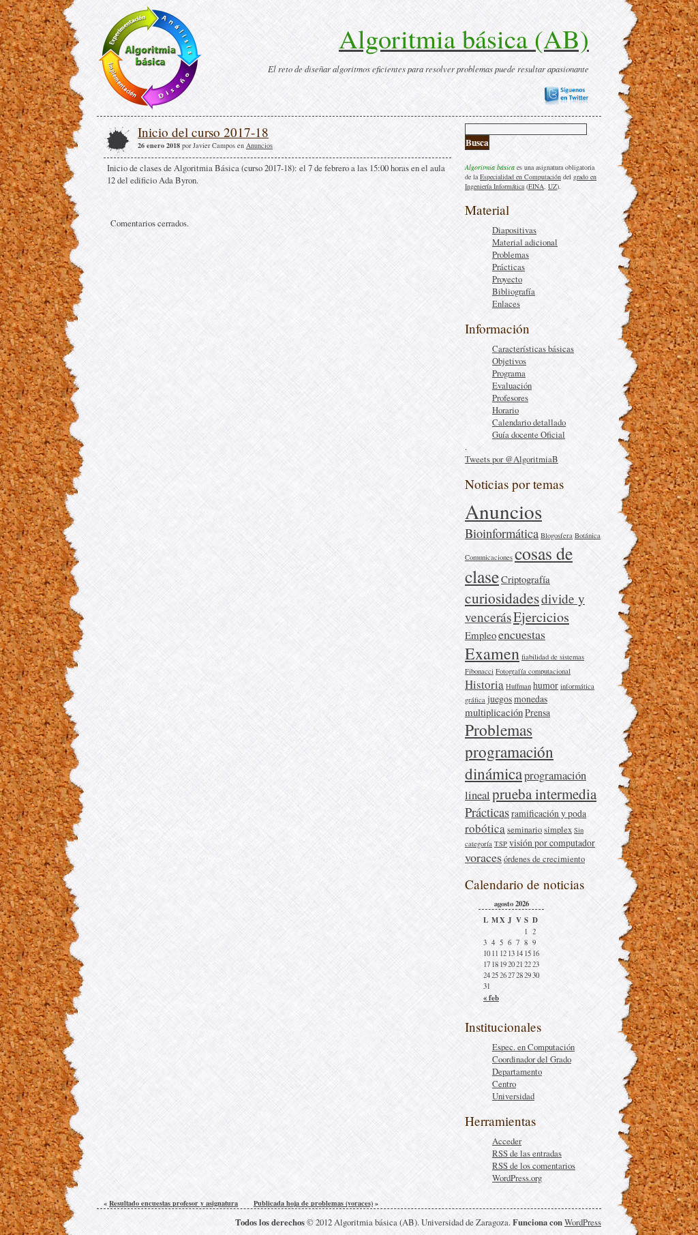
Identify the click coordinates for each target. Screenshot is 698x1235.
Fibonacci (479, 671)
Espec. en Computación (533, 1047)
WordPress (582, 1222)
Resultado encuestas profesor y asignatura (173, 1203)
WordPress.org (517, 1178)
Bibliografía (513, 291)
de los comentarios (533, 1165)
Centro (504, 1083)
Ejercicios (541, 617)
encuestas (521, 634)
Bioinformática (501, 532)
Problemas (510, 254)
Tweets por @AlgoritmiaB (511, 459)
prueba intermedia (544, 793)
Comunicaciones (489, 557)
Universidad (513, 1096)
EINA (536, 186)
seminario (524, 829)
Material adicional (525, 242)
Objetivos (509, 361)
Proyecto (507, 279)
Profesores (510, 397)
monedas (530, 698)
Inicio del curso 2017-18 (203, 131)
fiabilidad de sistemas (552, 656)
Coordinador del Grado (531, 1059)
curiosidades (502, 598)
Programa (509, 373)
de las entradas (527, 1153)
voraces (483, 857)
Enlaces (506, 303)
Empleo (480, 635)
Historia (484, 684)
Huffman (518, 686)
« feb (491, 997)
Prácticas (508, 267)
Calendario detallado (529, 422)
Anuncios (503, 511)
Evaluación (512, 385)
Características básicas (533, 348)
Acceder (506, 1141)
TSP (500, 843)
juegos (499, 698)
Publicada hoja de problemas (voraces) (313, 1203)
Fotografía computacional (533, 671)
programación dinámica (509, 762)
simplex (558, 829)
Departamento (517, 1071)
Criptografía (525, 579)
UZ (552, 186)
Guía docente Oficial (528, 434)
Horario (505, 410)
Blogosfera (557, 535)
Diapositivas (514, 230)
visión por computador (552, 842)
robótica (485, 828)
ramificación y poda (548, 813)
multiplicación (494, 712)
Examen (492, 653)
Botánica (588, 535)
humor (545, 685)
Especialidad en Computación (520, 176)
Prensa (537, 712)
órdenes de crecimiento (544, 859)
